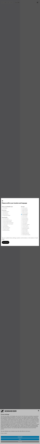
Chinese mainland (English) (7, 221)
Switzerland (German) (25, 233)
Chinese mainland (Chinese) (7, 220)
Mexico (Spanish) (5, 214)
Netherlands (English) (25, 228)
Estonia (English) (25, 214)
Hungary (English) (25, 220)
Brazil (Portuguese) (6, 211)
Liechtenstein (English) (25, 224)
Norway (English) (25, 229)
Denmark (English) (25, 213)
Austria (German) (25, 209)
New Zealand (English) (6, 227)
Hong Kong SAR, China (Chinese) (8, 222)
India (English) (5, 225)
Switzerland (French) (25, 232)
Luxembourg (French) (25, 227)
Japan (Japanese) (5, 226)
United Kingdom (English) (26, 234)
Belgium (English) (25, 210)
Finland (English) (25, 215)
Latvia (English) (24, 223)
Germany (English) (25, 218)
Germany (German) (25, 219)
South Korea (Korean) (6, 230)
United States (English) (6, 215)
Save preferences (5, 242)
